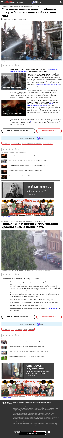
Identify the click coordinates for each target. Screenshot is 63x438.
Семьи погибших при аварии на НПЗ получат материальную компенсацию (28, 160)
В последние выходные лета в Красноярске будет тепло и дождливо (26, 346)
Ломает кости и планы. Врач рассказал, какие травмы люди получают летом (28, 351)
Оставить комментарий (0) (49, 130)
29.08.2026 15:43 (5, 221)
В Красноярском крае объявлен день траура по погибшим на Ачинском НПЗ (28, 165)
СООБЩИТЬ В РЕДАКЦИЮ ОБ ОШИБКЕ (42, 402)
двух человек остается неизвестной (48, 84)
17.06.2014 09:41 (5, 6)
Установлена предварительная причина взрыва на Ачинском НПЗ (25, 170)
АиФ (49, 270)
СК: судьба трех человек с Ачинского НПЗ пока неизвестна (24, 175)
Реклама (21, 402)
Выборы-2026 (28, 402)
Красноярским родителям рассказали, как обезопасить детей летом (26, 356)
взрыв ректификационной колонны (40, 104)
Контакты (15, 402)
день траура (28, 121)
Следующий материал (32, 433)
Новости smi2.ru (6, 216)
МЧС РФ (3, 61)
